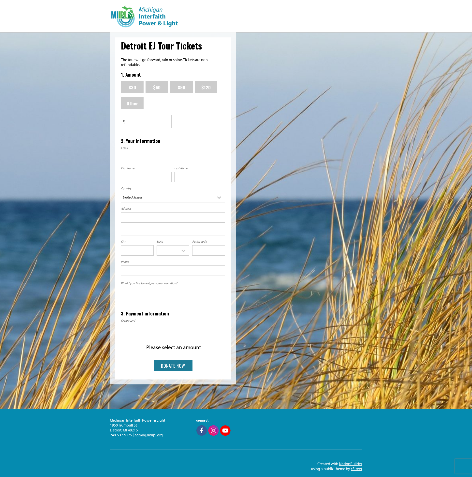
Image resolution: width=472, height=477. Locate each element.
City (123, 241)
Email (124, 148)
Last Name (181, 168)
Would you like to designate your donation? (149, 283)
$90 (181, 87)
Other (132, 103)
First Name (127, 168)
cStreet (356, 468)
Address (126, 208)
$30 (132, 87)
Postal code (199, 241)
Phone (125, 261)
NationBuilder (350, 463)
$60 (157, 87)
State (160, 241)
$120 (206, 87)
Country (126, 188)
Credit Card (128, 320)
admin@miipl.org (148, 434)
